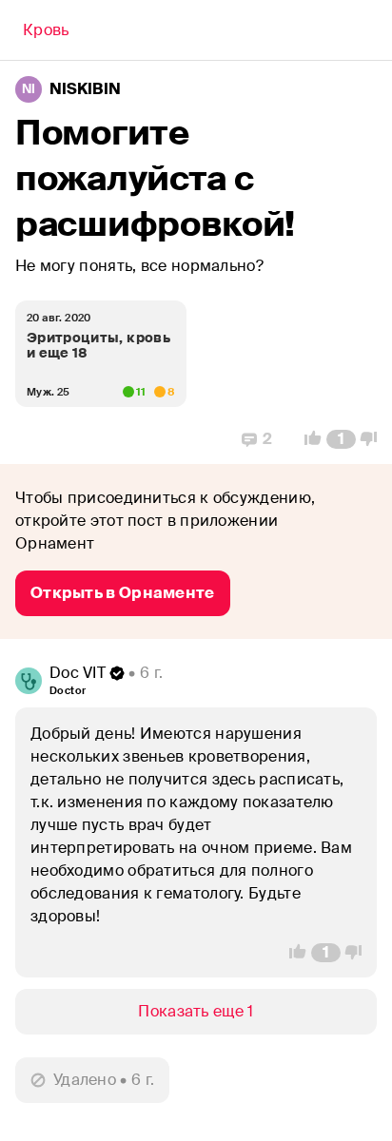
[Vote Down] (374, 439)
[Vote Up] (307, 439)
